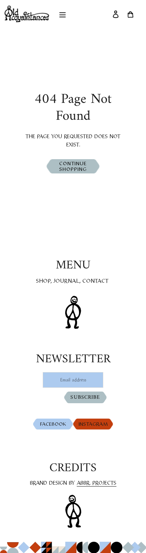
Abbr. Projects (96, 483)
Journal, (67, 281)
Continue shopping (73, 166)
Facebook (54, 424)
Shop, (44, 281)
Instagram (94, 424)
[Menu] (62, 14)
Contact (95, 281)
